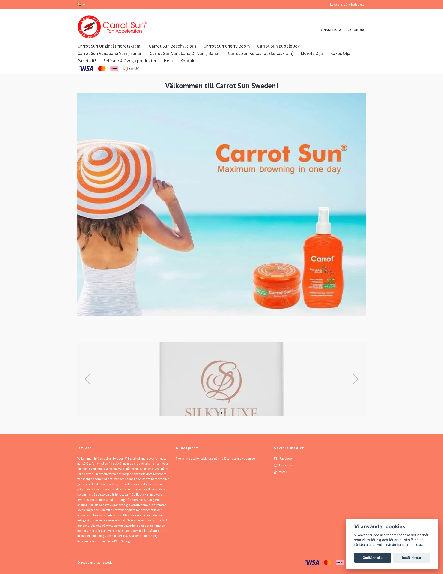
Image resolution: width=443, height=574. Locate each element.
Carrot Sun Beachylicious (172, 77)
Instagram (285, 496)
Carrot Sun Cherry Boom (227, 77)
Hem (168, 92)
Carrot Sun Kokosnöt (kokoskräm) (260, 84)
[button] (217, 444)
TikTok (283, 504)
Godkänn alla (373, 557)
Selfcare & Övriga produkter (129, 92)
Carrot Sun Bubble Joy (278, 77)
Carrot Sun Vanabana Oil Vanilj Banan (185, 84)
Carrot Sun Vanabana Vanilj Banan (110, 84)
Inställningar (412, 557)
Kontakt (188, 92)
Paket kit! (87, 92)
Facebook (286, 489)
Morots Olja (312, 84)
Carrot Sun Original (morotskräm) (110, 77)
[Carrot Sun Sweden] (158, 42)
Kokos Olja (340, 84)
